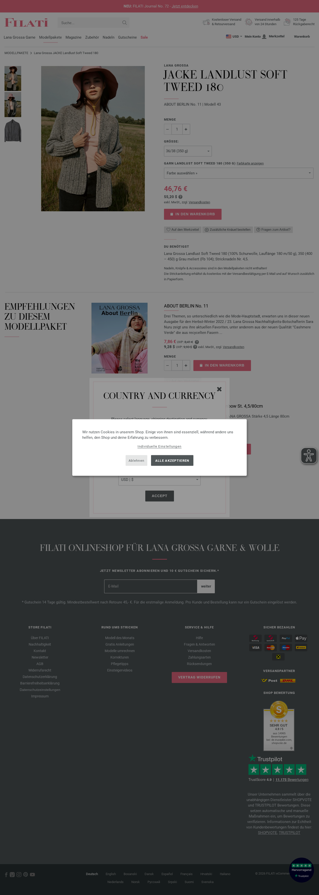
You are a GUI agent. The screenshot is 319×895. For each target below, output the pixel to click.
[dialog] (159, 447)
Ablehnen (136, 460)
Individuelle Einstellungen (160, 446)
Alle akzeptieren (172, 460)
